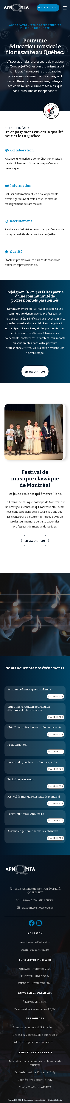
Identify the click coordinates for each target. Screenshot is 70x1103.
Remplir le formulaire (35, 949)
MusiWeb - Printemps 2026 (35, 983)
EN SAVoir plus (35, 371)
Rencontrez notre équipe (35, 907)
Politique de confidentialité (34, 1100)
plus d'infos (55, 696)
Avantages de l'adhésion (35, 942)
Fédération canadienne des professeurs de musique (35, 1063)
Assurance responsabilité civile (32, 1027)
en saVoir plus (35, 540)
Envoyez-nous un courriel (35, 900)
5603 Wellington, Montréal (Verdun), (35, 890)
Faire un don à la (34, 1009)
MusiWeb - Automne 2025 (35, 968)
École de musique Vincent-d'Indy (35, 1072)
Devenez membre (48, 8)
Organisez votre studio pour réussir (35, 1034)
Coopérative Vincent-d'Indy (35, 1079)
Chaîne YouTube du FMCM (35, 1087)
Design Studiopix (55, 1100)
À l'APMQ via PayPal (35, 1001)
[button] (64, 8)
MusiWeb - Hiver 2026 (35, 976)
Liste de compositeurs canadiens (33, 1042)
